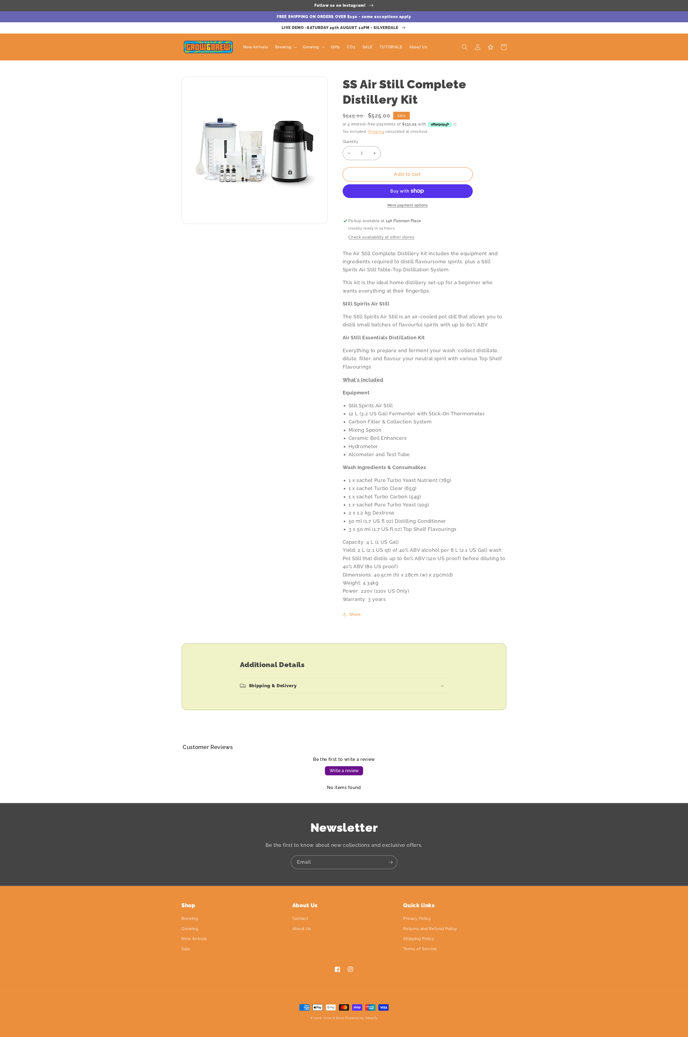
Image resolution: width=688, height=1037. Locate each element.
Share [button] (355, 614)
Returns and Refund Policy (430, 928)
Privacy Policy (417, 918)
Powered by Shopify (361, 1018)
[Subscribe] (390, 862)
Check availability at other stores (381, 237)
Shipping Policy (418, 938)
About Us (301, 928)
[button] (285, 47)
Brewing (189, 918)
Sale (185, 948)
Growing (189, 928)
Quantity (351, 141)
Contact (300, 918)
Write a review (344, 770)
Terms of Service (420, 948)
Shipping (376, 131)
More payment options (408, 205)
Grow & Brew (334, 1018)
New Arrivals (194, 938)
